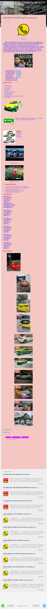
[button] (43, 17)
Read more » (41, 484)
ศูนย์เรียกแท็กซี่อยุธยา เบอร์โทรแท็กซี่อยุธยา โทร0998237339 (17, 514)
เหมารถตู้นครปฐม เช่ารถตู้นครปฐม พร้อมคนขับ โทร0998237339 (17, 500)
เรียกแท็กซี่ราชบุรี (25, 437)
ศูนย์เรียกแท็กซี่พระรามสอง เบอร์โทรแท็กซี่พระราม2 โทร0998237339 (19, 566)
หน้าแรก (6, 11)
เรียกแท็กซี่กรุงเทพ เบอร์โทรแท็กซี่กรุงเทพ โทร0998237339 (16, 474)
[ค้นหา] (45, 3)
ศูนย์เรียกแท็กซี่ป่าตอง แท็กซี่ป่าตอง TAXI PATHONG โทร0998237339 (19, 527)
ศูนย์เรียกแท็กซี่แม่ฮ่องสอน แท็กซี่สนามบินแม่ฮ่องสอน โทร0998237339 (19, 553)
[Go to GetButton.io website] (44, 607)
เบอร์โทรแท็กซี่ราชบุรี (16, 437)
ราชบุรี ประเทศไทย (12, 439)
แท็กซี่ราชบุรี (8, 437)
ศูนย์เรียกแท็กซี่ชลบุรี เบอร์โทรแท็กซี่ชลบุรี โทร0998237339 (16, 540)
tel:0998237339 (23, 39)
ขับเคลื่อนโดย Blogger (24, 606)
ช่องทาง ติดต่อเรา (13, 11)
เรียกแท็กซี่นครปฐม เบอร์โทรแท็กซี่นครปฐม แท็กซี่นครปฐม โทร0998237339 (20, 487)
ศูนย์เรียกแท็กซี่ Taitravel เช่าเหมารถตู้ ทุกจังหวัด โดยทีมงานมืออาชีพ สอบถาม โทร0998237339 (22, 3)
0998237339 (36, 51)
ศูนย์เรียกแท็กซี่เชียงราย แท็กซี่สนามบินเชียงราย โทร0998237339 (18, 580)
